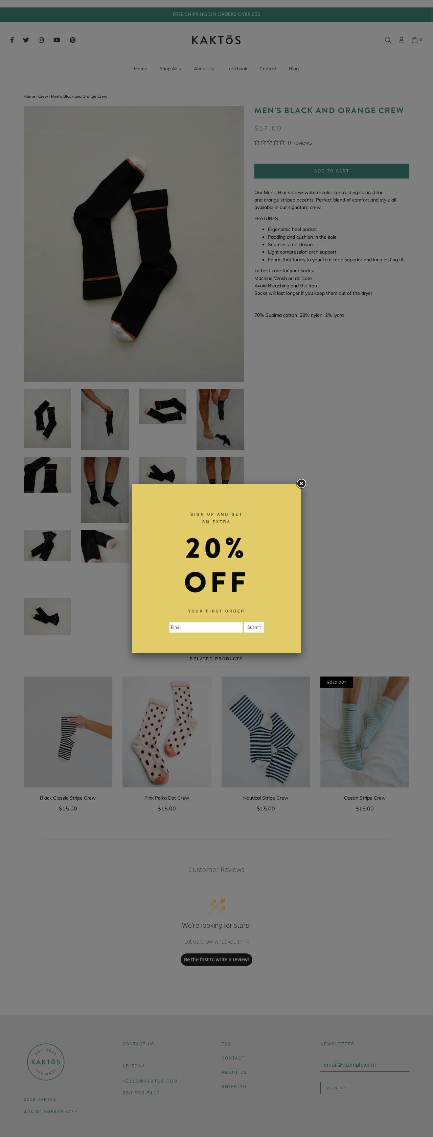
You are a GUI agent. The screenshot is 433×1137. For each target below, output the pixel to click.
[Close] (301, 484)
